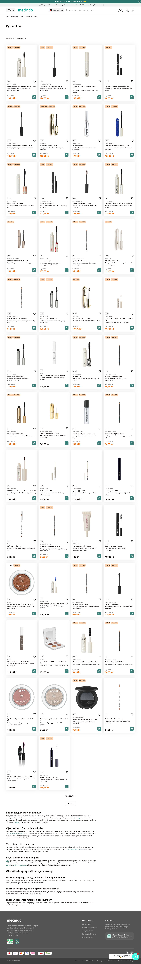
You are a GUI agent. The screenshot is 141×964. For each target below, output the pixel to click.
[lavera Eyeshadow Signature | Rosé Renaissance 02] (54, 639)
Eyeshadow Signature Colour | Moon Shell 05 (54, 720)
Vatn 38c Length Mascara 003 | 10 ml (117, 145)
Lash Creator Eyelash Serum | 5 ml (84, 434)
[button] (133, 10)
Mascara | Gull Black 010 (15, 434)
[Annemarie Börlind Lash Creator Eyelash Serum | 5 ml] (87, 412)
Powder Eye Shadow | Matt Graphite (85, 719)
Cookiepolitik (101, 961)
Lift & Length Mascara (112, 604)
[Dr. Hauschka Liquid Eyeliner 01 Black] (119, 469)
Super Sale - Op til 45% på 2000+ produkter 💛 (70, 2)
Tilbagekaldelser (87, 931)
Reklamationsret (87, 937)
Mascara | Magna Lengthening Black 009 (118, 203)
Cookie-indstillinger (128, 961)
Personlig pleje (14, 16)
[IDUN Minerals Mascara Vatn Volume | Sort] (21, 64)
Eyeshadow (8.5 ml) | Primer (82, 546)
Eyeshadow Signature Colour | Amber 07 (20, 604)
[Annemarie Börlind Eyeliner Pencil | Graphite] (119, 354)
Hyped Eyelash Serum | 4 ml (49, 433)
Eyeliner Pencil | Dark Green (114, 434)
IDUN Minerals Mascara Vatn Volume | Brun (85, 87)
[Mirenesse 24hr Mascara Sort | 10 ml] (54, 123)
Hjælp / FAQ (86, 924)
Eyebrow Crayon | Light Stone (115, 662)
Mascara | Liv (77, 376)
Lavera (8, 865)
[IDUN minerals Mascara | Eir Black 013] (21, 181)
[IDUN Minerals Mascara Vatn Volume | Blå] (54, 582)
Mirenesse (82, 849)
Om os (77, 961)
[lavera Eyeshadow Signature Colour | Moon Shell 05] (54, 697)
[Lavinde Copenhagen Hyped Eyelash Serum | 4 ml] (54, 411)
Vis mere (70, 804)
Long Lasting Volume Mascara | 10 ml (19, 145)
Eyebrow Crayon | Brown (81, 604)
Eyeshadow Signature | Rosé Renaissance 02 (53, 662)
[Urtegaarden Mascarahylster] (87, 123)
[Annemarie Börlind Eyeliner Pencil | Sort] (87, 239)
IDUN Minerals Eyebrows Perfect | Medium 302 (119, 319)
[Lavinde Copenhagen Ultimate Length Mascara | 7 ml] (21, 239)
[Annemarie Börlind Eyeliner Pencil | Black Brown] (21, 296)
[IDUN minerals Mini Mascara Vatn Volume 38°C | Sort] (87, 640)
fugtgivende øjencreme (15, 833)
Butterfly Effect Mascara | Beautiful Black (21, 776)
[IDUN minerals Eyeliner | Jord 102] (87, 469)
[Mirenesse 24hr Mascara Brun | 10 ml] (87, 296)
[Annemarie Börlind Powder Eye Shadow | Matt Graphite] (87, 697)
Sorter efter (10, 38)
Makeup (28, 16)
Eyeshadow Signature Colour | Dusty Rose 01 (21, 720)
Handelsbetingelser (88, 961)
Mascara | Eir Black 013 (15, 203)
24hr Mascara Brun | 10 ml (81, 318)
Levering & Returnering (90, 927)
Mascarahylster (78, 145)
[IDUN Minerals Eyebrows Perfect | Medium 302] (119, 296)
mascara (17, 822)
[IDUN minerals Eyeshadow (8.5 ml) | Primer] (87, 524)
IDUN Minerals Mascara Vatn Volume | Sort (21, 86)
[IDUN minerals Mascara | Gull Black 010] (21, 412)
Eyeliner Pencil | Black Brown (17, 318)
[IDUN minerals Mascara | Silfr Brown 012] (54, 296)
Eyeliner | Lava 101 (46, 491)
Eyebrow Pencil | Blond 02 (113, 719)
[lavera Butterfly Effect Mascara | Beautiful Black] (21, 754)
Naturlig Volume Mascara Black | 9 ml (117, 86)
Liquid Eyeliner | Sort (47, 203)
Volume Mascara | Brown (113, 546)
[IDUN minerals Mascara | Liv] (87, 354)
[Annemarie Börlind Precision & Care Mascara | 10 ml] (54, 64)
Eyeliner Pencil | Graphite (113, 376)
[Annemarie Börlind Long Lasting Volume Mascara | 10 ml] (21, 123)
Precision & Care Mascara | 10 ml (51, 86)
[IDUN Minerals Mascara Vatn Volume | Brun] (87, 64)
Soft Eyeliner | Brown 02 (15, 546)
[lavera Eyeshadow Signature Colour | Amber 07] (21, 582)
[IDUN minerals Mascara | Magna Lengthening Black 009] (119, 181)
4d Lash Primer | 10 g (112, 261)
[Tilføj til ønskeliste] (34, 81)
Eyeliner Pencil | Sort (79, 261)
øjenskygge (77, 818)
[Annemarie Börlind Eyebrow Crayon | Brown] (87, 582)
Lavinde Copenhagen (20, 865)
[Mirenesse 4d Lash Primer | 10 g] (119, 239)
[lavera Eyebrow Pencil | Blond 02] (119, 697)
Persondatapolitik (113, 961)
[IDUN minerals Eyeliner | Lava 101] (54, 469)
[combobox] (81, 10)
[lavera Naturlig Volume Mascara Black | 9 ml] (119, 64)
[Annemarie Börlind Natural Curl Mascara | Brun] (87, 181)
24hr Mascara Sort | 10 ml (48, 145)
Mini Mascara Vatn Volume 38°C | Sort (85, 662)
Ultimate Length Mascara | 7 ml (17, 261)
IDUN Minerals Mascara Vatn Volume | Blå (54, 604)
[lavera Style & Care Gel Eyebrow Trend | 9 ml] (54, 353)
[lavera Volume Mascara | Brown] (119, 524)
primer (30, 818)
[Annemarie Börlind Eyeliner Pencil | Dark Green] (119, 412)
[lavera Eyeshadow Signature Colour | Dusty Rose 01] (21, 697)
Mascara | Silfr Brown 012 (48, 318)
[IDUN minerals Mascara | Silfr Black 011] (21, 354)
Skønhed (21, 16)
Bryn (7, 861)
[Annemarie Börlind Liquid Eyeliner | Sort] (54, 181)
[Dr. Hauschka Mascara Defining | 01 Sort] (54, 755)
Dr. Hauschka (72, 849)
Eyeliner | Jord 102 (79, 491)
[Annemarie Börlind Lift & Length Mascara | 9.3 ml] (119, 582)
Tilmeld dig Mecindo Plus (113, 924)
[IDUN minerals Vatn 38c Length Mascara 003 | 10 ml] (119, 123)
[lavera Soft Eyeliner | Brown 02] (21, 524)
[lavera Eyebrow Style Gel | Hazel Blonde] (21, 639)
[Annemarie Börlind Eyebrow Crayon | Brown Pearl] (54, 525)
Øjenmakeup (34, 16)
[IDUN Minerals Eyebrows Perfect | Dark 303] (21, 469)
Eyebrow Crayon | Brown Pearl (50, 546)
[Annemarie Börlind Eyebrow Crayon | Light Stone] (119, 640)
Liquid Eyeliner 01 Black (113, 491)
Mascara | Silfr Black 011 (15, 376)
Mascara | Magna (45, 261)
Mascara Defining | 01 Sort (49, 777)
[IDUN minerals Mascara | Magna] (54, 239)
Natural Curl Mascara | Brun (82, 203)
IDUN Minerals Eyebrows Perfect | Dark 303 (21, 491)
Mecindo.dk (16, 961)
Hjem (7, 16)
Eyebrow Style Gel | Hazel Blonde (18, 661)
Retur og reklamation (89, 934)
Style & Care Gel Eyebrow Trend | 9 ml (52, 375)
